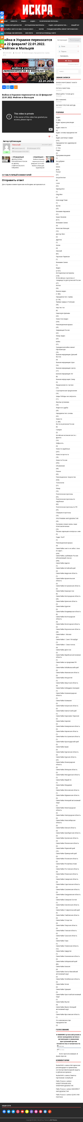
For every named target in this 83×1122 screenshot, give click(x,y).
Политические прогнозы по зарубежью (65, 500)
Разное (58, 471)
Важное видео (28, 53)
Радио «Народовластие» (58, 25)
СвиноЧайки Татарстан (64, 920)
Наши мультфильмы (63, 313)
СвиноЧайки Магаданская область (68, 775)
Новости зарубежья (63, 449)
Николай (18, 53)
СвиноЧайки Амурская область (66, 573)
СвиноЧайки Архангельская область (65, 579)
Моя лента (29, 33)
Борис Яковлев (61, 217)
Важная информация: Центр (66, 368)
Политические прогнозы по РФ (66, 507)
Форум (41, 29)
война (58, 341)
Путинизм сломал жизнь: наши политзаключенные (66, 525)
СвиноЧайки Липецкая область (66, 769)
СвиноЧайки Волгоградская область (65, 618)
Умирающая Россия (63, 330)
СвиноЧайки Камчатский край (66, 711)
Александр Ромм (61, 200)
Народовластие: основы (64, 413)
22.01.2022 (8, 53)
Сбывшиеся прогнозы (63, 513)
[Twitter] (8, 87)
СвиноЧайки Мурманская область (67, 795)
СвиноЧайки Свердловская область (68, 894)
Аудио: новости (61, 128)
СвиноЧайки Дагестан (63, 650)
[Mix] (2, 38)
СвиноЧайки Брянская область (66, 601)
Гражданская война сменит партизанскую (62, 29)
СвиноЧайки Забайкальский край (67, 667)
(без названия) (61, 99)
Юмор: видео (60, 336)
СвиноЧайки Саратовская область (68, 884)
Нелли (58, 245)
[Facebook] (4, 87)
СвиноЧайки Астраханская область (68, 586)
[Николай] (6, 147)
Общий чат (75, 25)
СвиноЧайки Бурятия (63, 606)
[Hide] (1, 49)
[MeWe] (2, 33)
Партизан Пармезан (63, 257)
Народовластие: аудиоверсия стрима (66, 144)
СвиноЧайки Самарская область (67, 879)
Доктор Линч (60, 234)
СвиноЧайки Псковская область (67, 859)
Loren (58, 183)
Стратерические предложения (66, 391)
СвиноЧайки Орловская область (67, 838)
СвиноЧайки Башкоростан (65, 591)
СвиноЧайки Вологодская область (68, 624)
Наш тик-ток (60, 308)
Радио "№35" (60, 537)
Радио (58, 150)
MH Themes (53, 1120)
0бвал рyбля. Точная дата (65, 94)
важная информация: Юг (64, 374)
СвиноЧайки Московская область (67, 790)
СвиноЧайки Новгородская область (68, 815)
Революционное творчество (66, 477)
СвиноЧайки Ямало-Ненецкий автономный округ (66, 1008)
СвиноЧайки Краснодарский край (67, 742)
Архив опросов (61, 1056)
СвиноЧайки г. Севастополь (65, 645)
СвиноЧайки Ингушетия (64, 678)
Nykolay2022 (60, 189)
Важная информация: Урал (65, 362)
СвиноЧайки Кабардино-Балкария (67, 688)
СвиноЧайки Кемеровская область (68, 726)
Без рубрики (60, 161)
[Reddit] (2, 21)
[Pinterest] (2, 29)
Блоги (58, 167)
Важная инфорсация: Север (65, 379)
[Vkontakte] (12, 87)
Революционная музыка (64, 325)
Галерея (59, 430)
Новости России (61, 460)
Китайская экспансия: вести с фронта (66, 436)
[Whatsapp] (2, 42)
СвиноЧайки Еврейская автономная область (68, 656)
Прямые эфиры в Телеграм (65, 302)
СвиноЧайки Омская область (66, 828)
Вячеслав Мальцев (62, 228)
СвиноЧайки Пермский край (65, 848)
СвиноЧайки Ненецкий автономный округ (68, 801)
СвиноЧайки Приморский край (66, 853)
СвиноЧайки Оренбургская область (68, 833)
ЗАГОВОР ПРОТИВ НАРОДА (65, 105)
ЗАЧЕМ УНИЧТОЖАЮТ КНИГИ (66, 82)
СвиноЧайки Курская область (66, 757)
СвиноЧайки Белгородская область (68, 596)
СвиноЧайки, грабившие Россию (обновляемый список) (67, 557)
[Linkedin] (2, 25)
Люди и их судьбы (62, 408)
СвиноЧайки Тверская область (66, 925)
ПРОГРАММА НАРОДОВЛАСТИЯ (12, 25)
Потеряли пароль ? (73, 64)
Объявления (60, 466)
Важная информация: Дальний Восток (66, 356)
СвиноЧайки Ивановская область (67, 672)
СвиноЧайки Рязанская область (67, 874)
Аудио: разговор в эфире (64, 138)
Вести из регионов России (65, 424)
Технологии (60, 483)
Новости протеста (62, 454)
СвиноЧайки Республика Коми (66, 864)
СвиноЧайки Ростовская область (67, 869)
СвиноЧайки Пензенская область (67, 843)
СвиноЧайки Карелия (63, 721)
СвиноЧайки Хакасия (63, 966)
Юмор (58, 488)
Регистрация (74, 40)
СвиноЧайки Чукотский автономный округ (68, 995)
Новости (14, 21)
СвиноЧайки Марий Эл (63, 780)
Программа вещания (63, 155)
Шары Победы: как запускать (12, 33)
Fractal (58, 172)
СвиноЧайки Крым (62, 747)
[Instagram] (18, 1111)
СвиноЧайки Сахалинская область (68, 889)
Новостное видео (62, 319)
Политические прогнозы (48, 21)
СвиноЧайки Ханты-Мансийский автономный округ (67, 973)
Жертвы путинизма (62, 402)
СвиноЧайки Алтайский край (65, 568)
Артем (58, 206)
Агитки (58, 285)
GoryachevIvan (61, 177)
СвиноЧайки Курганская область (67, 752)
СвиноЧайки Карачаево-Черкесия (67, 716)
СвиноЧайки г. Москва (63, 634)
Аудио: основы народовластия (66, 133)
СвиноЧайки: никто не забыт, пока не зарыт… (18, 29)
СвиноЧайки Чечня (62, 984)
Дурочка (59, 240)
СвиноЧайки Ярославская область (68, 1014)
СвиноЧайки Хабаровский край (66, 961)
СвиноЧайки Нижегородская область (66, 809)
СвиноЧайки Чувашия (63, 989)
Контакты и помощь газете (46, 33)
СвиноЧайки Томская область (66, 930)
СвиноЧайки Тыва (62, 941)
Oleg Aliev (59, 194)
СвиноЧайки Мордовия (64, 785)
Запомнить (64, 56)
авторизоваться (39, 184)
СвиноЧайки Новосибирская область (65, 821)
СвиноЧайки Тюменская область (67, 946)
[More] (16, 87)
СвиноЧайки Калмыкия (64, 700)
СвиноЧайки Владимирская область (68, 611)
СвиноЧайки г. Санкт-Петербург (67, 639)
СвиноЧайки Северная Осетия (66, 900)
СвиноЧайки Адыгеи (63, 563)
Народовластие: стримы (42, 53)
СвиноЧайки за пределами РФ (66, 662)
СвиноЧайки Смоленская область (67, 905)
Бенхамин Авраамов (63, 211)
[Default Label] (8, 1111)
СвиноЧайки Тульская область (66, 936)
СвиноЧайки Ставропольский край (68, 910)
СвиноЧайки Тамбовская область (67, 915)
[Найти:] (68, 71)
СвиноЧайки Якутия (62, 1002)
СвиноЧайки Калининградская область (66, 694)
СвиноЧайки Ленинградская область (65, 763)
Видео (23, 21)
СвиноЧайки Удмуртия (63, 951)
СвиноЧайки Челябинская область (68, 979)
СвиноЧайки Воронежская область (68, 629)
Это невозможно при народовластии (63, 1021)
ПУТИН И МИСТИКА (63, 88)
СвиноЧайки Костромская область (68, 736)
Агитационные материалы (34, 25)
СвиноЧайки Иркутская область (67, 683)
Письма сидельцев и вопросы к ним (68, 531)
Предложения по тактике (64, 385)
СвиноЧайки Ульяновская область (68, 956)
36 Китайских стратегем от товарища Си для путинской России (68, 279)
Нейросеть (59, 443)
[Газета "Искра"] (41, 18)
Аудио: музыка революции (65, 122)
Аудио (32, 21)
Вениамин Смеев (62, 223)
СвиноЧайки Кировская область (67, 731)
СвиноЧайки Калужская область (67, 706)
